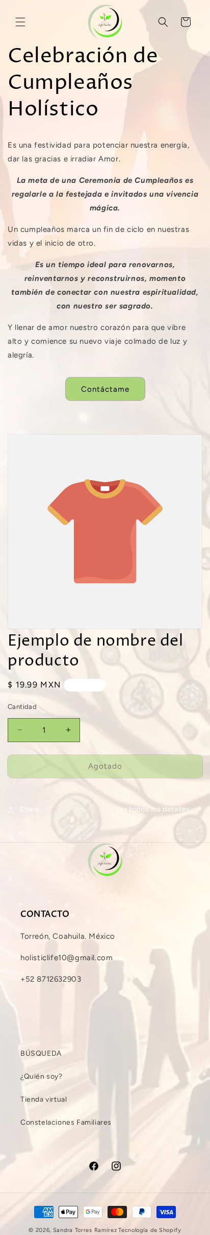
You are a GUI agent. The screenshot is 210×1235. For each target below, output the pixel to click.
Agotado (105, 766)
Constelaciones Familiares (66, 1122)
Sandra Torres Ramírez (85, 1230)
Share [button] (29, 809)
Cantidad (22, 706)
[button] (20, 22)
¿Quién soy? (41, 1076)
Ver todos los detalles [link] (152, 809)
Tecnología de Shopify (149, 1230)
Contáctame (105, 389)
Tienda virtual (43, 1099)
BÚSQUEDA (41, 1053)
